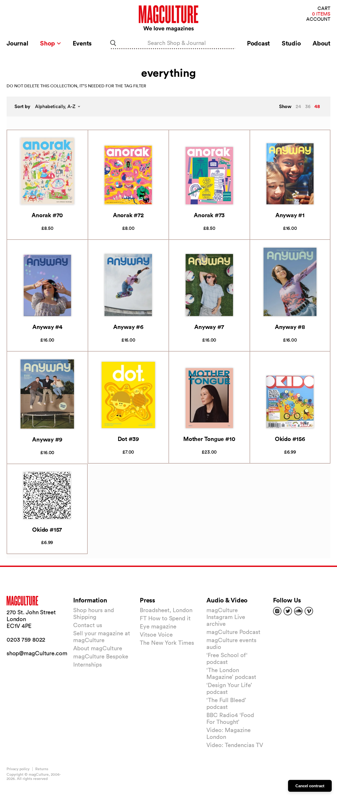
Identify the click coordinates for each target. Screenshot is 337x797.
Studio (291, 43)
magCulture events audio (231, 643)
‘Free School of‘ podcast (226, 658)
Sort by (22, 106)
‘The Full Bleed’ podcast (226, 703)
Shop (48, 43)
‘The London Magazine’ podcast (231, 673)
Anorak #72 (128, 215)
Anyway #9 (47, 439)
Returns (41, 768)
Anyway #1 (290, 215)
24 (298, 106)
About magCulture (97, 648)
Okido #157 (47, 529)
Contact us (87, 625)
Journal (17, 43)
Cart (324, 8)
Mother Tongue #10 (209, 439)
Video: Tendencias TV (234, 745)
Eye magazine (158, 626)
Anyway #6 (128, 327)
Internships (87, 664)
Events (82, 43)
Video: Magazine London (228, 733)
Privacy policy (18, 768)
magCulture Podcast (233, 631)
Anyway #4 (47, 327)
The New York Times (167, 642)
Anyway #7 (209, 327)
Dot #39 (128, 439)
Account (318, 19)
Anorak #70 (47, 215)
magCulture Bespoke (100, 656)
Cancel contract (309, 786)
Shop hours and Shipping (93, 613)
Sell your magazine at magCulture (101, 636)
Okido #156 (290, 439)
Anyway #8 (290, 327)
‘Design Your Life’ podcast (229, 688)
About (321, 43)
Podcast (258, 43)
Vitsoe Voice (156, 634)
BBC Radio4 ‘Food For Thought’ (230, 718)
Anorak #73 (209, 215)
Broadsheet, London (166, 610)
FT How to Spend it (165, 618)
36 (307, 106)
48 (317, 106)
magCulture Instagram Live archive (225, 617)
